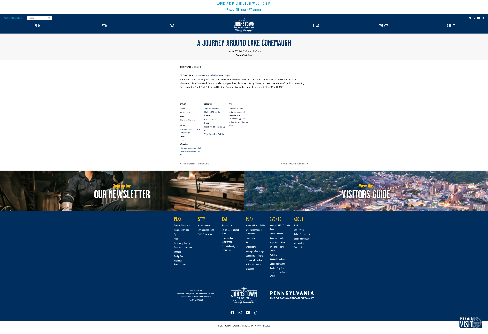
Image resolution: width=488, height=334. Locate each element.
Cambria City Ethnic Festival (237, 4)
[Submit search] (49, 18)
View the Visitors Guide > (14, 18)
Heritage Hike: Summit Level (196, 163)
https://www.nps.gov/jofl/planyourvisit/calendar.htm (190, 151)
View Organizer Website (214, 134)
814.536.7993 (192, 297)
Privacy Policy (262, 325)
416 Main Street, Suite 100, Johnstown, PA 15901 (196, 293)
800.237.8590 (205, 297)
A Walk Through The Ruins (293, 163)
